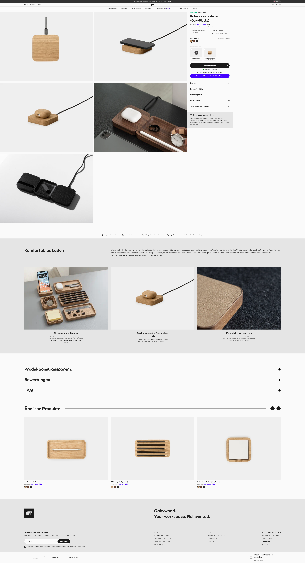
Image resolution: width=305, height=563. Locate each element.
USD (263, 544)
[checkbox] (196, 54)
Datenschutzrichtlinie (77, 547)
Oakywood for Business (216, 535)
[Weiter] (278, 408)
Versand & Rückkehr (161, 535)
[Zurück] (272, 408)
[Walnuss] (194, 41)
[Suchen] (273, 4)
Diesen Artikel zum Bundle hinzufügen (209, 76)
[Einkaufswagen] (280, 4)
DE (267, 544)
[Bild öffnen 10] (140, 117)
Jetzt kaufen (167, 1)
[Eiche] (191, 41)
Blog (209, 532)
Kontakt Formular (268, 538)
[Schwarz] (197, 41)
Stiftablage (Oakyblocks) (119, 482)
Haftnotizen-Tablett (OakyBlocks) (208, 482)
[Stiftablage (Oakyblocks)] (152, 448)
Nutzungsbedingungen (54, 547)
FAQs (156, 532)
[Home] (152, 5)
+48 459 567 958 (274, 533)
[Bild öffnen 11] (46, 188)
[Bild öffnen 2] (140, 46)
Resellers (210, 541)
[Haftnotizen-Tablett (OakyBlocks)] (239, 448)
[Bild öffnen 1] (46, 46)
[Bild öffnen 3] (46, 117)
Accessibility (158, 544)
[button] (210, 83)
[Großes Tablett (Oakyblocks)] (66, 448)
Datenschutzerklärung (162, 541)
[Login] (276, 4)
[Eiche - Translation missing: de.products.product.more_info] (198, 38)
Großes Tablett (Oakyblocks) (34, 482)
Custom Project (213, 538)
